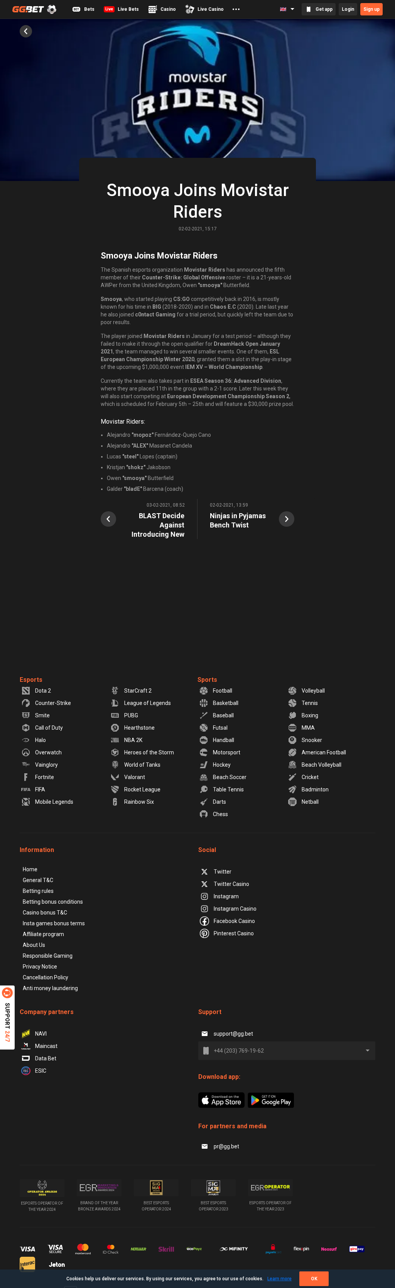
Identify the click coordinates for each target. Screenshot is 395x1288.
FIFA (40, 789)
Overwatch (48, 752)
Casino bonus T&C (45, 912)
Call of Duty (49, 728)
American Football (324, 752)
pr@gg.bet (226, 1146)
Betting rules (38, 891)
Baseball (223, 715)
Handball (223, 740)
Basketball (225, 703)
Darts (219, 802)
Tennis (310, 703)
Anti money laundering (50, 988)
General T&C (38, 880)
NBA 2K (133, 740)
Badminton (315, 789)
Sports (207, 679)
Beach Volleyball (321, 765)
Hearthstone (139, 728)
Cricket (310, 777)
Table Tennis (228, 789)
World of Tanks (142, 765)
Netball (310, 802)
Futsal (220, 728)
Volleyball (313, 691)
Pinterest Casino (234, 933)
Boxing (310, 715)
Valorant (134, 777)
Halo (40, 740)
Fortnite (44, 777)
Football (222, 691)
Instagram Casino (235, 909)
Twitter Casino (231, 884)
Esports (31, 679)
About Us (34, 945)
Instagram (226, 896)
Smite (42, 715)
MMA (308, 728)
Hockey (222, 765)
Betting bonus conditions (53, 902)
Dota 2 (43, 691)
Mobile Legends (54, 802)
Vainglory (46, 765)
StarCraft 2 (138, 691)
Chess (220, 814)
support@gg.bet (233, 1034)
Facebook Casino (234, 921)
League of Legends (147, 703)
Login (348, 9)
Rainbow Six (139, 802)
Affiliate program (43, 934)
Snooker (312, 740)
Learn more (279, 1278)
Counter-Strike (53, 703)
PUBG (131, 715)
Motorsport (226, 752)
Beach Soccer (229, 777)
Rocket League (142, 789)
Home (30, 869)
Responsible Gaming (48, 956)
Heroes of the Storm (149, 752)
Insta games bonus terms (54, 923)
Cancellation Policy (45, 977)
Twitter (222, 872)
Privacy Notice (40, 966)
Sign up (371, 9)
